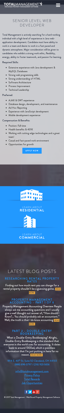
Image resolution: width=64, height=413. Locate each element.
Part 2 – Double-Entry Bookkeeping (32, 332)
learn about (32, 209)
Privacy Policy (32, 375)
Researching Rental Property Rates (32, 280)
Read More (36, 355)
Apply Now (32, 150)
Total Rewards (32, 379)
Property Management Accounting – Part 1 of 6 (32, 301)
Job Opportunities (32, 383)
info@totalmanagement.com (32, 371)
